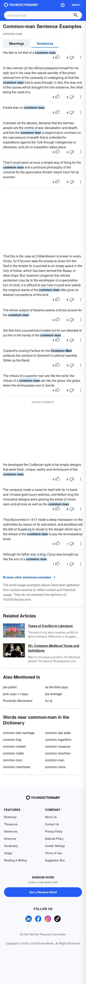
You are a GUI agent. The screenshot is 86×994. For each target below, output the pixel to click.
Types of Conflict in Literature (50, 625)
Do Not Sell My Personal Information (43, 934)
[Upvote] (57, 57)
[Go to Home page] (21, 4)
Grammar (10, 839)
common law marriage (18, 732)
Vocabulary (11, 846)
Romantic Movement (17, 700)
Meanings (16, 43)
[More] (80, 57)
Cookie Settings (55, 846)
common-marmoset (16, 767)
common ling (12, 739)
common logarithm (58, 739)
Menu (76, 5)
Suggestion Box (55, 860)
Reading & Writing (15, 860)
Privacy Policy (53, 831)
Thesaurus (11, 824)
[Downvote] (71, 57)
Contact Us (52, 824)
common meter (13, 753)
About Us (51, 817)
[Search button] (76, 15)
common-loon (12, 760)
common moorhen (58, 753)
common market (14, 746)
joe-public (10, 687)
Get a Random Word (43, 892)
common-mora (55, 767)
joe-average (53, 693)
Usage (8, 853)
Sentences (45, 43)
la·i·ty (48, 700)
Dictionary (10, 817)
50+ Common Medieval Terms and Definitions (53, 648)
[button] (62, 5)
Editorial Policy (54, 839)
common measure (57, 746)
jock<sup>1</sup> (16, 693)
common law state (58, 732)
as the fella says (56, 687)
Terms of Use (53, 853)
